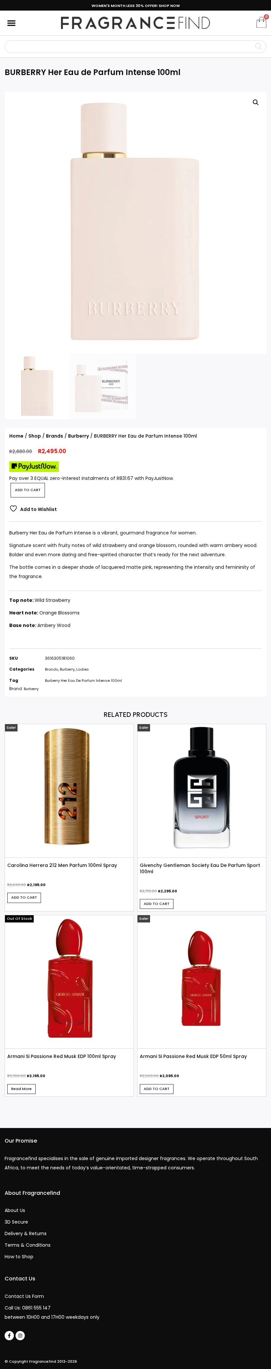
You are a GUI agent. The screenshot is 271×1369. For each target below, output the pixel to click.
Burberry (78, 436)
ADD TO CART (28, 489)
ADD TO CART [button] (24, 897)
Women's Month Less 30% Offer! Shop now (136, 5)
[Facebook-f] (9, 1335)
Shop (34, 436)
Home (16, 436)
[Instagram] (20, 1335)
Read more (21, 1088)
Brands (54, 436)
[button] (11, 23)
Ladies (82, 669)
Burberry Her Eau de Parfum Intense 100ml (83, 680)
